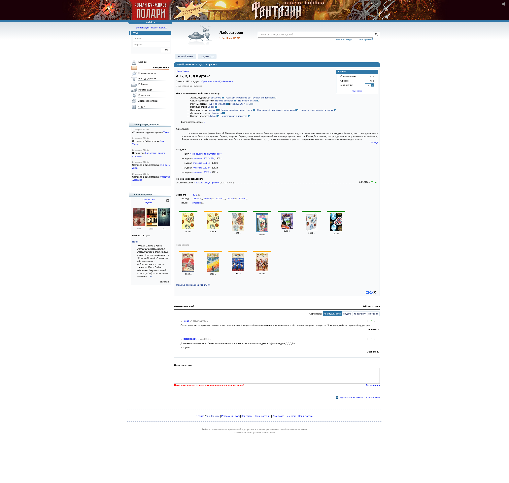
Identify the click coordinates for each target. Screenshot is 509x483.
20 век (211, 107)
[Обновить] (167, 202)
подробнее (357, 91)
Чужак (148, 202)
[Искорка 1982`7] (237, 270)
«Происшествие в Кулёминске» (217, 81)
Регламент (227, 416)
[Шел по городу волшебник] (262, 231)
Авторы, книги (161, 67)
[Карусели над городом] (237, 230)
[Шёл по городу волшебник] (336, 230)
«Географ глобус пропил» (206, 182)
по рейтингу (360, 314)
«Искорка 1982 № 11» (203, 158)
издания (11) (207, 56)
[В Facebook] (371, 292)
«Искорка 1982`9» (201, 172)
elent (186, 321)
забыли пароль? (159, 27)
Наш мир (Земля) (217, 104)
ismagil (374, 142)
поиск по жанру (344, 39)
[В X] (374, 292)
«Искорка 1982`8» (201, 168)
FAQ (237, 416)
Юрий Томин (182, 71)
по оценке (373, 314)
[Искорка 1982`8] (262, 270)
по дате (347, 314)
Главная (142, 62)
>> (151, 276)
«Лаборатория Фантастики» (261, 432)
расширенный (366, 39)
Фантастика (215, 97)
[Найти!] (376, 35)
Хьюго (166, 132)
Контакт (212, 110)
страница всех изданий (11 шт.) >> (193, 285)
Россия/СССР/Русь (240, 104)
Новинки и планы (147, 73)
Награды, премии (147, 78)
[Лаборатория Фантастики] (200, 35)
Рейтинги (143, 84)
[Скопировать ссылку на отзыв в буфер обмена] (182, 321)
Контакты (246, 416)
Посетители (144, 95)
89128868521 (190, 339)
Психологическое (247, 100)
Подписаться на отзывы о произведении (359, 397)
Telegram (291, 416)
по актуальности (332, 314)
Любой (212, 116)
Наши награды (262, 416)
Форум (141, 106)
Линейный (217, 113)
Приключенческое (224, 100)
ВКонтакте (278, 416)
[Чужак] (139, 225)
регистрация (142, 27)
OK (165, 50)
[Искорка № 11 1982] (188, 271)
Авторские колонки (147, 101)
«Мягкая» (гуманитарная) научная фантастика (249, 97)
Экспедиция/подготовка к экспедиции (276, 110)
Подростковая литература (234, 116)
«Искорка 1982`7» (201, 163)
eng (208, 416)
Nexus (135, 242)
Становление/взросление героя (236, 110)
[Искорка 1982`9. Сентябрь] (213, 271)
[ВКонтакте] (367, 292)
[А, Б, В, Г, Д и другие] (188, 228)
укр (217, 416)
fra (212, 416)
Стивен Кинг (149, 199)
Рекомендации (145, 90)
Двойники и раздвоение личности (316, 110)
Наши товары (306, 416)
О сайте (199, 416)
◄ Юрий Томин (185, 56)
